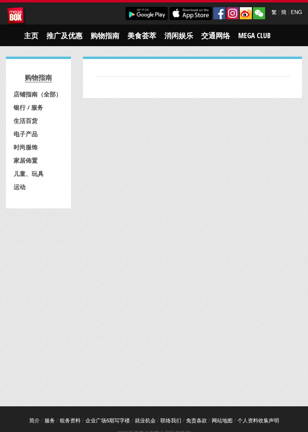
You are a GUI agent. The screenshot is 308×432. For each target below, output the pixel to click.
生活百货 (26, 120)
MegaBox (17, 17)
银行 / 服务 (28, 107)
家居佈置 (26, 160)
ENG (296, 12)
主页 (31, 35)
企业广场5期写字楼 (107, 420)
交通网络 (215, 35)
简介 (34, 420)
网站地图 (222, 420)
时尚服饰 (26, 147)
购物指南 (105, 35)
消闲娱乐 (178, 35)
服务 (50, 420)
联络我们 (170, 420)
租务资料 (70, 420)
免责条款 (196, 420)
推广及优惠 (65, 35)
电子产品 (26, 134)
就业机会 (145, 420)
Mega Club (254, 35)
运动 (20, 187)
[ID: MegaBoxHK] (259, 13)
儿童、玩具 (29, 173)
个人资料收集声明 (258, 420)
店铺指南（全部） (38, 94)
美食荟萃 (142, 35)
